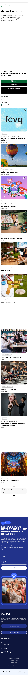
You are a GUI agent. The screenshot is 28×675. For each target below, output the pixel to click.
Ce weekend (14, 84)
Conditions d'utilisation (14, 660)
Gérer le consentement (14, 1)
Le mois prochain (14, 91)
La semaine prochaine (14, 88)
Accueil (2, 4)
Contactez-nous (5, 644)
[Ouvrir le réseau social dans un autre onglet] (2, 652)
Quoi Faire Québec (8, 4)
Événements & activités (17, 4)
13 (22, 489)
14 (3, 492)
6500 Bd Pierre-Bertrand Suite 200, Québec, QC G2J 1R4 (13, 641)
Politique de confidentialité (14, 658)
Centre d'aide (14, 662)
